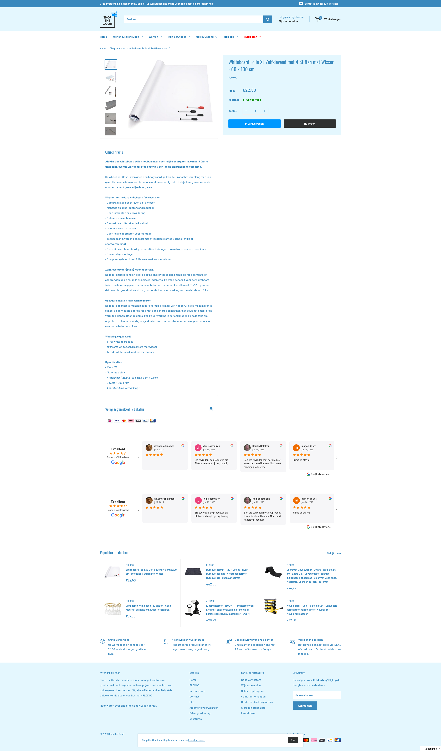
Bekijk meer (334, 553)
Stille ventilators (251, 679)
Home (103, 36)
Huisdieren (250, 36)
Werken (153, 36)
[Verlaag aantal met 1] (246, 110)
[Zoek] (267, 19)
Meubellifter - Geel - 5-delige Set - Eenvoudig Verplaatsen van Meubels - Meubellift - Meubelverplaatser (311, 609)
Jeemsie (210, 601)
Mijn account (287, 21)
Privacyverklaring (200, 713)
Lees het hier (148, 705)
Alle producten (117, 48)
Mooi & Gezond (205, 36)
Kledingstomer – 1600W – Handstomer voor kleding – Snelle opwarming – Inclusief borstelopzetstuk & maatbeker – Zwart (230, 609)
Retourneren (197, 690)
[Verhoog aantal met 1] (264, 110)
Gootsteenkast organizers (257, 702)
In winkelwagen (254, 123)
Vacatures (195, 718)
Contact (194, 696)
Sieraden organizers (253, 707)
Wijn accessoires (251, 685)
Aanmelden (305, 705)
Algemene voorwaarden (203, 707)
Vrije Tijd (228, 36)
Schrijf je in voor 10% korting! (321, 3)
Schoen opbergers (252, 690)
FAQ (191, 702)
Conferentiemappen (253, 696)
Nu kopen (309, 123)
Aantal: (232, 110)
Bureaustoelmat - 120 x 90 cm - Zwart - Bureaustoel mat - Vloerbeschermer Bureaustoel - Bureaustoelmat (228, 573)
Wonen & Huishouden (126, 36)
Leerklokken (248, 713)
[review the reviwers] (168, 446)
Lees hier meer (196, 740)
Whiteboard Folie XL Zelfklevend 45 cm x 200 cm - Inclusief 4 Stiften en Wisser (151, 571)
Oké (293, 740)
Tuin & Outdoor (177, 36)
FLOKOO (232, 77)
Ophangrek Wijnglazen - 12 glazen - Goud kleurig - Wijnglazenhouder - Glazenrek (148, 607)
